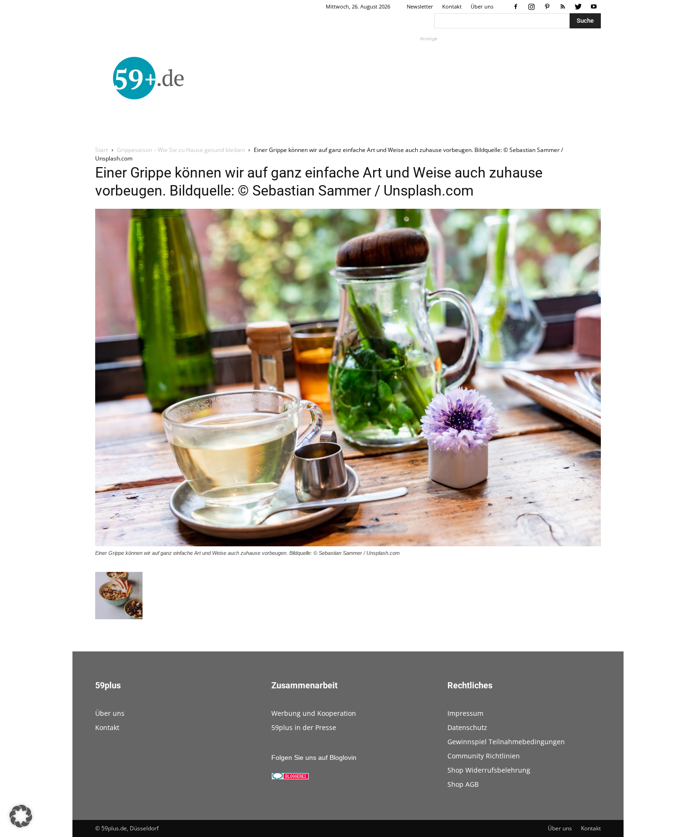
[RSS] (562, 6)
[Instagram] (531, 6)
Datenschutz (467, 727)
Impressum (465, 713)
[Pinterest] (547, 6)
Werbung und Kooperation (313, 713)
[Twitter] (578, 6)
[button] (21, 816)
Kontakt (452, 6)
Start (101, 150)
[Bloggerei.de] (290, 777)
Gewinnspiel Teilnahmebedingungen (506, 741)
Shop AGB (463, 784)
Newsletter (420, 6)
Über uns (482, 6)
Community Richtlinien (483, 755)
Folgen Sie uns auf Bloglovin (314, 757)
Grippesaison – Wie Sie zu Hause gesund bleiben (181, 150)
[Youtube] (594, 6)
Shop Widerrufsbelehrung (488, 770)
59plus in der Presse (303, 727)
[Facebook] (516, 6)
